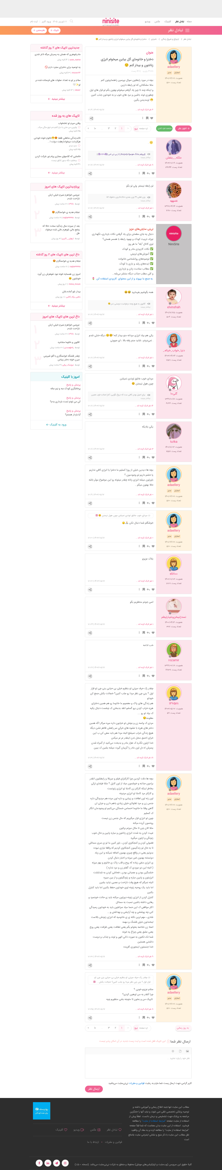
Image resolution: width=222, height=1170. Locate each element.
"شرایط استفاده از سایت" (153, 1121)
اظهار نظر (182, 129)
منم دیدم (73, 146)
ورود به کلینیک (57, 424)
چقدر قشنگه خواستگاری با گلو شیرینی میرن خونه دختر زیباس (62, 358)
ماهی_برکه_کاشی (73, 296)
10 (95, 129)
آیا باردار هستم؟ (72, 415)
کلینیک (167, 22)
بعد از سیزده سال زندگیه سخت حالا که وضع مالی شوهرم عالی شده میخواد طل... (61, 229)
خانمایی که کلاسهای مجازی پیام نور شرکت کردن (57, 156)
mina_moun (74, 284)
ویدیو (147, 22)
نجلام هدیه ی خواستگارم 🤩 (66, 212)
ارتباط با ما (93, 1142)
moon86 (76, 72)
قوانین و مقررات (113, 1142)
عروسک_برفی (68, 365)
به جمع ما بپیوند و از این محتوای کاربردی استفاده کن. (124, 279)
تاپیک (56, 30)
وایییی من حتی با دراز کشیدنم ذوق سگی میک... (57, 127)
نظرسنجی (40, 30)
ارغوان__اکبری (68, 238)
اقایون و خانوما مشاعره (69, 342)
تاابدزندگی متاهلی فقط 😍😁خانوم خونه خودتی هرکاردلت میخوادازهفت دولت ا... (57, 140)
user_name (75, 59)
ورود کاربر (46, 22)
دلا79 (71, 203)
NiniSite (173, 244)
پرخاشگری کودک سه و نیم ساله (65, 389)
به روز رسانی (183, 1028)
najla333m (68, 217)
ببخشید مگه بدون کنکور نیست (64, 160)
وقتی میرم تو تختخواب (69, 123)
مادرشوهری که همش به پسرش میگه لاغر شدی (57, 54)
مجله (189, 22)
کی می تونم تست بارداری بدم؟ (65, 402)
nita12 (77, 90)
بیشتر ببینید (58, 99)
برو (136, 128)
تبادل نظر (179, 22)
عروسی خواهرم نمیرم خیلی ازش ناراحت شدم (64, 197)
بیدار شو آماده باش (71, 292)
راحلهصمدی (69, 347)
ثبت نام (34, 22)
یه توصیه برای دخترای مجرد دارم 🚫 (62, 67)
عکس (157, 22)
